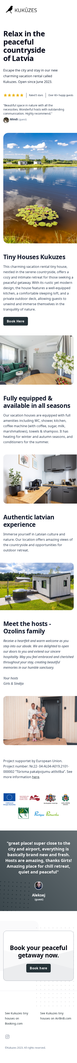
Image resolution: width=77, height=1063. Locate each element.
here (35, 777)
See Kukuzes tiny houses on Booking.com (16, 1018)
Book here (38, 968)
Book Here (15, 321)
